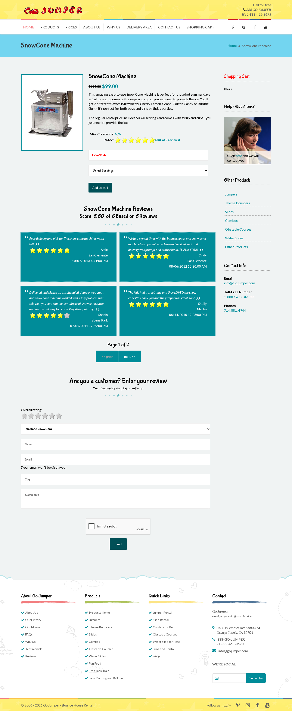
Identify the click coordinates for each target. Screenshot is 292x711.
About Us (91, 27)
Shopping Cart (200, 27)
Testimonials (33, 649)
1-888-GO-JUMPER (239, 297)
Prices (71, 27)
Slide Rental (161, 620)
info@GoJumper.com (239, 283)
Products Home (99, 612)
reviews (173, 140)
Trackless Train (99, 670)
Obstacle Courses (238, 229)
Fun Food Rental (163, 649)
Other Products (236, 247)
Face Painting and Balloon (106, 678)
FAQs (29, 634)
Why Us (113, 27)
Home (28, 27)
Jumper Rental (162, 612)
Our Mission (33, 627)
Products (49, 27)
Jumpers (231, 194)
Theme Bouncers (237, 203)
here (239, 156)
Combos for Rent (164, 627)
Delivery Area (139, 27)
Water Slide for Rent (166, 641)
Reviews (31, 656)
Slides (229, 212)
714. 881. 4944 (235, 310)
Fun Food (95, 663)
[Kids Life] (53, 9)
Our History (33, 620)
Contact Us (169, 27)
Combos (231, 220)
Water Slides (234, 238)
